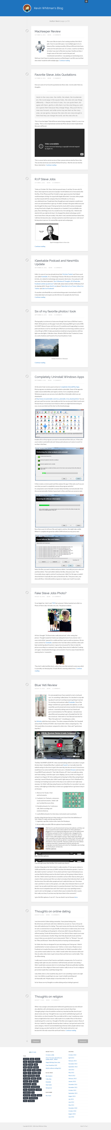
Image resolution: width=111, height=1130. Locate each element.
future (25, 1064)
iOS (25, 1070)
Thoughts (38, 1089)
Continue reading (64, 60)
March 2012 (72, 1075)
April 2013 (71, 1058)
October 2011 (72, 1090)
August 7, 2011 (39, 1000)
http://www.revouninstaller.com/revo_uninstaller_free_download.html (57, 399)
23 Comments (56, 596)
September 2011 (73, 1093)
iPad (34, 1070)
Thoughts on (27, 1092)
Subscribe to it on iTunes (68, 286)
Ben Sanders (49, 1076)
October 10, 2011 (40, 78)
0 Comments (57, 78)
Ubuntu (25, 1098)
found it (65, 765)
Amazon (73, 770)
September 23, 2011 (41, 315)
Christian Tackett (67, 274)
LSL (39, 1073)
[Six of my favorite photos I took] (27, 311)
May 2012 (71, 1072)
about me (26, 1059)
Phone (38, 1078)
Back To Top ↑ (84, 1126)
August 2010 (72, 1114)
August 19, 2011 (40, 688)
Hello (36, 1064)
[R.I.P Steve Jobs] (27, 179)
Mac (25, 1075)
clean (25, 1061)
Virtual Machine (33, 1098)
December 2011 (73, 1084)
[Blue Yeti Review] (27, 684)
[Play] (37, 854)
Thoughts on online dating (53, 911)
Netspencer (49, 1088)
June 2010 (71, 1117)
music (37, 1075)
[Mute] (74, 854)
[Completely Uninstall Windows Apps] (27, 376)
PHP (30, 1081)
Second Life (26, 1087)
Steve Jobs (31, 1089)
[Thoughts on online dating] (27, 911)
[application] (60, 853)
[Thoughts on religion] (27, 996)
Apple (32, 1059)
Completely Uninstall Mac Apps (69, 387)
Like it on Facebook (48, 288)
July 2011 (71, 1099)
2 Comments (57, 35)
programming (27, 1084)
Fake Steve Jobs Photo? (50, 593)
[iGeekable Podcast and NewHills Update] (27, 260)
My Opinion (26, 1078)
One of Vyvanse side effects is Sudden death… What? (54, 1058)
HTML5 (30, 1067)
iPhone (38, 1070)
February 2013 (73, 1060)
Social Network (35, 1087)
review (34, 1084)
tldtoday (39, 721)
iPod (25, 1073)
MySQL (33, 1078)
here (76, 897)
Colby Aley (48, 1079)
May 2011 (71, 1105)
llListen (34, 1073)
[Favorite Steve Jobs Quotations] (27, 74)
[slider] (79, 853)
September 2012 (73, 1066)
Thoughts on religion (49, 996)
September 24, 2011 (41, 267)
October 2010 (72, 1111)
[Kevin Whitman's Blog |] (27, 8)
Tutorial (34, 1095)
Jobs (29, 1073)
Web (25, 1101)
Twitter (39, 1095)
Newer (82, 1041)
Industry (36, 1067)
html (25, 1067)
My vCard (48, 1095)
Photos (25, 1081)
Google (30, 1064)
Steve (25, 1089)
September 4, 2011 (40, 380)
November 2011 (73, 1087)
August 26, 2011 (40, 596)
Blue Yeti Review (46, 685)
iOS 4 (29, 1070)
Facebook (38, 1061)
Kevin (49, 35)
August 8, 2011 (39, 915)
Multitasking (31, 1075)
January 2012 (72, 1081)
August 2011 (72, 1096)
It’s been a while (50, 1055)
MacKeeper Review (48, 31)
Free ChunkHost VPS (51, 1065)
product (36, 1081)
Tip (33, 1092)
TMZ (53, 603)
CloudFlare (31, 1061)
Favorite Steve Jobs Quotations (55, 74)
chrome (37, 1059)
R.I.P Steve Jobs (45, 179)
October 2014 (72, 1055)
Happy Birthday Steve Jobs (53, 1062)
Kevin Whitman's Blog (48, 8)
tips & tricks (27, 1095)
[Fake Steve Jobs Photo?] (27, 592)
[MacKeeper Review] (27, 31)
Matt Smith (49, 1085)
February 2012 (73, 1078)
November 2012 (73, 1063)
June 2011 (71, 1102)
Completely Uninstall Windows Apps (59, 377)
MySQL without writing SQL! (53, 1068)
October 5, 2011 (40, 182)
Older (36, 1041)
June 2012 (71, 1069)
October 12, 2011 (40, 35)
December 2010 (73, 1108)
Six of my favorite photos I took (55, 311)
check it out (52, 286)
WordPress (31, 1101)
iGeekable (44, 276)
